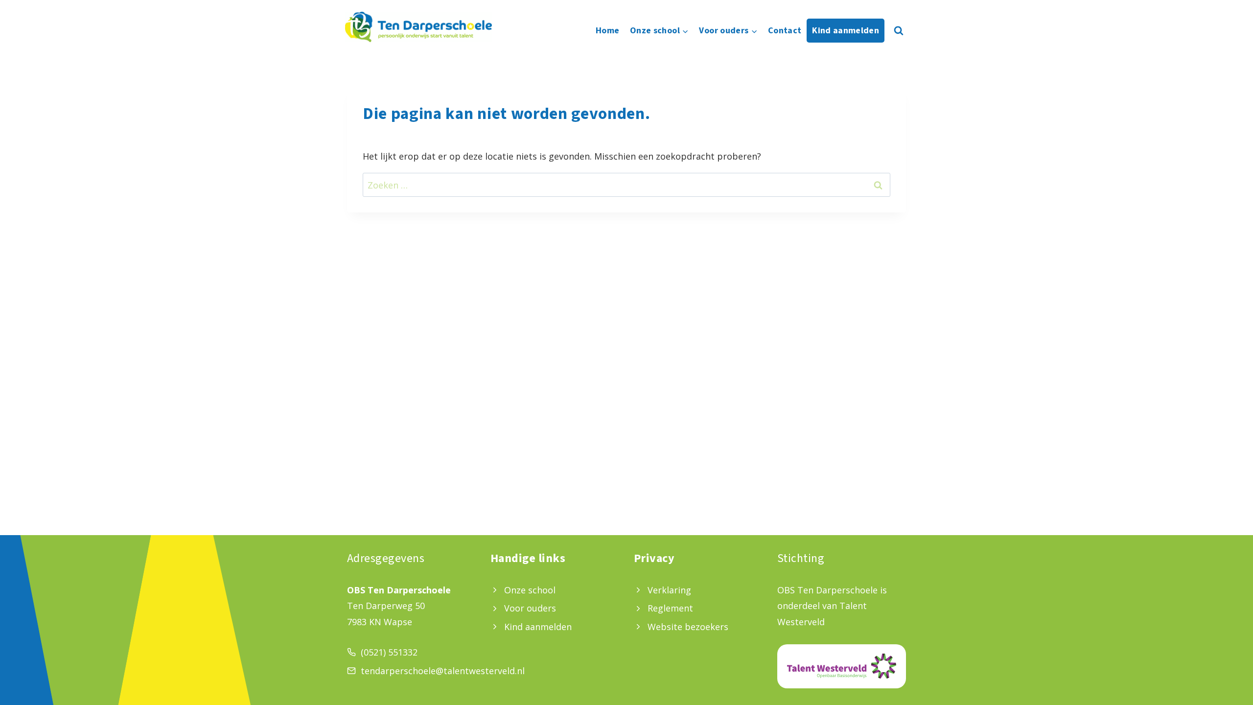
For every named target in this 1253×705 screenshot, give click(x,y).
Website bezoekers (688, 627)
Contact (785, 30)
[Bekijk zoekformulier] (898, 31)
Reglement (670, 608)
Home (607, 30)
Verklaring (669, 590)
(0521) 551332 (389, 652)
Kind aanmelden (845, 30)
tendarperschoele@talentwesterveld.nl (443, 671)
